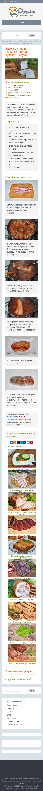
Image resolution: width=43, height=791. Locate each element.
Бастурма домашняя (22, 535)
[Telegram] (28, 442)
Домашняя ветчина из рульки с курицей (22, 600)
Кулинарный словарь (16, 702)
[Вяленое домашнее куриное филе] (22, 653)
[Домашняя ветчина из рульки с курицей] (22, 588)
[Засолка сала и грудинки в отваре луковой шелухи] (21, 69)
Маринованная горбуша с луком (22, 643)
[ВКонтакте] (11, 442)
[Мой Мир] (21, 442)
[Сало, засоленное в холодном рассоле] (22, 479)
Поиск (31, 35)
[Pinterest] (31, 442)
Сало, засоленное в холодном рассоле (22, 491)
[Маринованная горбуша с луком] (22, 632)
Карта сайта (32, 786)
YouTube (24, 788)
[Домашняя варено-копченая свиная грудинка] (22, 501)
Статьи (10, 712)
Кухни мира (12, 705)
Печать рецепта (14, 97)
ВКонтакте (9, 788)
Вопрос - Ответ (13, 721)
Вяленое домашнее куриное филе (22, 664)
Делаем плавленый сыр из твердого (22, 469)
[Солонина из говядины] (22, 611)
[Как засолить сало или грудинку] (22, 568)
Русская (20, 85)
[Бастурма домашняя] (22, 524)
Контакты (23, 786)
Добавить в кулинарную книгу (20, 95)
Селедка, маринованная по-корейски (22, 557)
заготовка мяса (21, 433)
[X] (18, 442)
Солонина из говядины (22, 622)
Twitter (17, 788)
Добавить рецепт (14, 725)
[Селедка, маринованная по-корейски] (22, 545)
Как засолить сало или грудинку (22, 578)
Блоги (9, 715)
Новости (10, 708)
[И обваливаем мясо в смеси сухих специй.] (21, 347)
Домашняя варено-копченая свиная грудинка (22, 513)
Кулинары (11, 718)
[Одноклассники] (14, 442)
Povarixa (17, 87)
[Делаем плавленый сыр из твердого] (22, 458)
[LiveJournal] (24, 442)
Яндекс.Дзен (32, 788)
